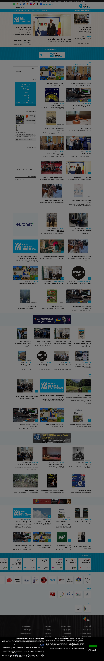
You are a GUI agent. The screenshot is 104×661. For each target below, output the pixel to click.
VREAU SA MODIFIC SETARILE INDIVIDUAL (92, 650)
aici (16, 654)
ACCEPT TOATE (93, 646)
